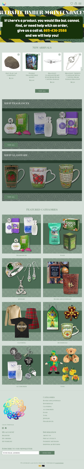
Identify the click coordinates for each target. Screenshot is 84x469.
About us (47, 435)
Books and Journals (62, 299)
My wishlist (7, 441)
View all (42, 91)
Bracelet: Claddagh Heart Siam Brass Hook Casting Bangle (52, 76)
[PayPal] (40, 466)
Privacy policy (49, 438)
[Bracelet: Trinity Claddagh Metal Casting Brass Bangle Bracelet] (73, 62)
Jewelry (21, 299)
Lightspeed (59, 463)
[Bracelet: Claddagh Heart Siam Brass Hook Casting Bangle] (52, 62)
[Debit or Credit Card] (43, 466)
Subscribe (47, 453)
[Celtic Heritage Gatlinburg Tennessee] (4, 3)
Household (62, 343)
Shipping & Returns (51, 444)
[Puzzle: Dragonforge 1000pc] (32, 62)
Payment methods (51, 441)
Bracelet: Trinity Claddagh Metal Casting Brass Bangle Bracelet (72, 76)
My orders (6, 438)
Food (62, 255)
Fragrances (21, 255)
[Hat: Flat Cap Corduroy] (11, 62)
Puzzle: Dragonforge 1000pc (32, 75)
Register (6, 435)
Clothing (21, 343)
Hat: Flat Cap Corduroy (11, 74)
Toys (62, 386)
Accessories (21, 386)
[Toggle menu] (80, 4)
